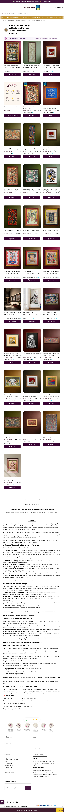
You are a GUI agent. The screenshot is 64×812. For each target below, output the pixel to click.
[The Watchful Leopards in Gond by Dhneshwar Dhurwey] (51, 175)
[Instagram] (7, 802)
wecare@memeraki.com (40, 756)
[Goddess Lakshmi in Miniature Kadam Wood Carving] (12, 465)
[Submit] (2, 13)
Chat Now (60, 810)
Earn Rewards (8, 763)
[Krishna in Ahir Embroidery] (32, 422)
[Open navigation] (5, 7)
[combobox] (32, 13)
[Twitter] (10, 802)
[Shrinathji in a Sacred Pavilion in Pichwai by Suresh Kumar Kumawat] (32, 216)
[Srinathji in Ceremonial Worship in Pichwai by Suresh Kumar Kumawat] (32, 258)
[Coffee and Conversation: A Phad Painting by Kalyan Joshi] (51, 52)
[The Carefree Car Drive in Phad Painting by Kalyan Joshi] (51, 134)
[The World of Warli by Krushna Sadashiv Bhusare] (12, 299)
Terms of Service (9, 773)
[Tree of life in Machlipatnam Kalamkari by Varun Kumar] (51, 422)
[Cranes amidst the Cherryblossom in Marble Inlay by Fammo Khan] (32, 299)
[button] (32, 38)
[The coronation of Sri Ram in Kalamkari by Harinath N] (51, 340)
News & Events (9, 765)
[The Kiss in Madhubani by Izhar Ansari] (32, 340)
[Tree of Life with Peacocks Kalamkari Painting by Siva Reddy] (12, 175)
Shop (6, 761)
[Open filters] (59, 805)
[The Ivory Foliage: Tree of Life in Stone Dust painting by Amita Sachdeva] (32, 52)
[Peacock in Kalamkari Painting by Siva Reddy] (12, 216)
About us (7, 754)
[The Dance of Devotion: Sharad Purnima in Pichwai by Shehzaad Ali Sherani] (51, 299)
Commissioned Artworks (12, 759)
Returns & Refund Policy (11, 769)
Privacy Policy (8, 771)
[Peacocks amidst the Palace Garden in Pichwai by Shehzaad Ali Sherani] (32, 175)
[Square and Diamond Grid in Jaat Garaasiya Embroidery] (51, 381)
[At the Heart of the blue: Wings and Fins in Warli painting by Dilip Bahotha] (51, 93)
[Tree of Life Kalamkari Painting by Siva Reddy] (32, 93)
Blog (6, 758)
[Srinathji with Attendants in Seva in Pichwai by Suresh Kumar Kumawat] (51, 216)
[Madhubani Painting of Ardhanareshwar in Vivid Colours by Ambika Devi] (32, 134)
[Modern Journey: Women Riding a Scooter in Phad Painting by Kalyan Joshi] (32, 381)
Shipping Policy (9, 767)
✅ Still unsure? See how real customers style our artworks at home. (32, 1)
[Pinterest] (13, 802)
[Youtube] (17, 802)
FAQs (6, 756)
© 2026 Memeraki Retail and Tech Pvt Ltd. (15, 806)
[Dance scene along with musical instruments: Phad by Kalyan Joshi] (12, 340)
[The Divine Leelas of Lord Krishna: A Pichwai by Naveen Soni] (12, 52)
